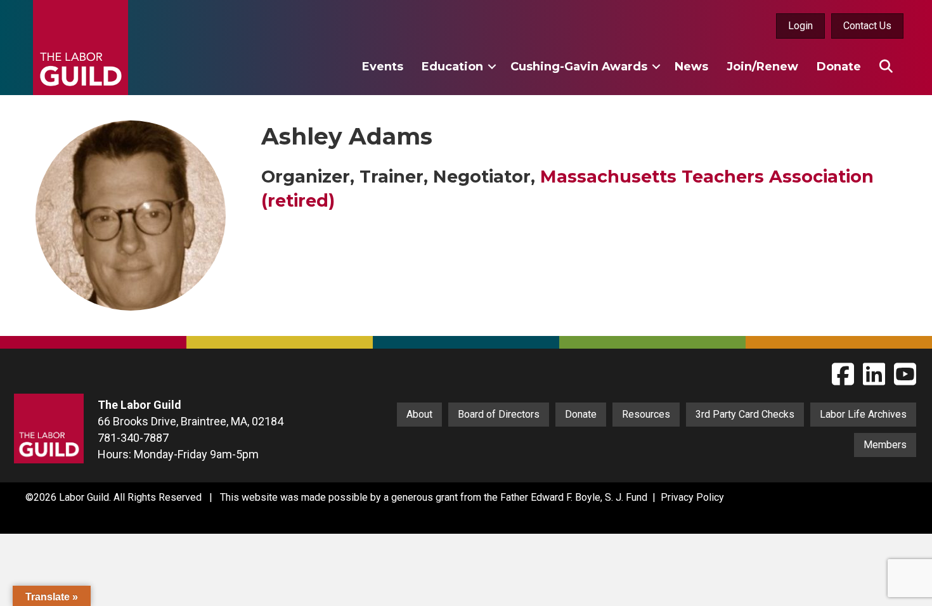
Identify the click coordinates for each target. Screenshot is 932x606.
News (691, 67)
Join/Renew (762, 67)
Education (452, 67)
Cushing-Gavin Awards (578, 67)
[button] (492, 66)
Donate (839, 67)
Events (382, 67)
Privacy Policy (692, 497)
